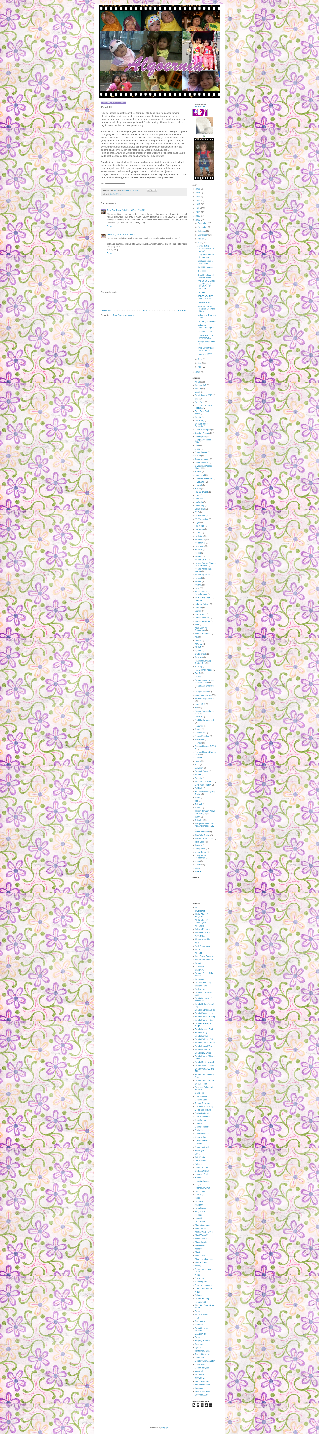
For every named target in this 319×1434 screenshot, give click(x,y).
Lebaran (198, 601)
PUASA (198, 717)
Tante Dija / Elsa (202, 1351)
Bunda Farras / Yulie (204, 1013)
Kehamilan (200, 539)
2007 (198, 372)
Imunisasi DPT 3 (205, 354)
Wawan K (199, 1371)
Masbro (198, 1249)
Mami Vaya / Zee (202, 1235)
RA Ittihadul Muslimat (204, 720)
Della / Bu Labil (202, 1113)
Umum (198, 865)
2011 (198, 208)
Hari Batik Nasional (203, 478)
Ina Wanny (199, 505)
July (199, 243)
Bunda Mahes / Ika (203, 1049)
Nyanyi (198, 651)
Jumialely (199, 1195)
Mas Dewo (199, 1245)
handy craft (200, 475)
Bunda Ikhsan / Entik (204, 1029)
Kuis (197, 588)
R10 (197, 1318)
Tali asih (198, 804)
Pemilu (198, 677)
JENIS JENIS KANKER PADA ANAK (206, 248)
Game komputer (202, 459)
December (202, 223)
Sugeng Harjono (202, 1341)
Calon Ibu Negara (203, 430)
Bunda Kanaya (201, 1033)
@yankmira (200, 911)
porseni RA (200, 704)
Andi (197, 943)
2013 (198, 200)
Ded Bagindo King (203, 1110)
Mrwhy (198, 1266)
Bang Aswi (199, 970)
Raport (198, 729)
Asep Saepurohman (204, 960)
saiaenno (199, 1325)
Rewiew (198, 758)
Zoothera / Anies (202, 1395)
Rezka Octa (200, 1321)
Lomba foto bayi (202, 618)
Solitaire (198, 778)
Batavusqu (199, 979)
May (200, 363)
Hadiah (198, 472)
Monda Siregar (201, 1262)
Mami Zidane (201, 1239)
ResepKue (199, 739)
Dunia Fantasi (201, 452)
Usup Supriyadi (202, 1368)
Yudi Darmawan (202, 1381)
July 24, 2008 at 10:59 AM (123, 234)
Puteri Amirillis (201, 1315)
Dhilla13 (198, 1130)
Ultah (197, 861)
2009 (198, 216)
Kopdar (198, 581)
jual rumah (199, 526)
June (200, 359)
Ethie (197, 1154)
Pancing (198, 666)
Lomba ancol (200, 614)
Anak (197, 382)
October (201, 231)
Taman (198, 808)
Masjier (198, 1252)
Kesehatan (200, 546)
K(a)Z (197, 1198)
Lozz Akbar (200, 1222)
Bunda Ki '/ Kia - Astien (205, 1043)
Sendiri (198, 775)
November (202, 227)
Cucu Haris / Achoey (204, 1106)
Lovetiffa (198, 1218)
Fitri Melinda (200, 1161)
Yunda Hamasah (202, 1385)
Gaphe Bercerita (202, 1167)
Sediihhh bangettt (205, 267)
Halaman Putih (201, 1174)
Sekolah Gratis (201, 771)
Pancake (199, 657)
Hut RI (198, 489)
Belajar (198, 417)
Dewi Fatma (200, 1120)
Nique (197, 1292)
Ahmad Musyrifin (202, 939)
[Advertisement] (144, 301)
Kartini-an (199, 536)
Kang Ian (199, 1205)
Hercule (198, 1178)
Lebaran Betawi (202, 604)
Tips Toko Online (202, 835)
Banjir (197, 392)
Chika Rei (199, 1093)
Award (198, 389)
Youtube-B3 (200, 1378)
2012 (198, 204)
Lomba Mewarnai (202, 621)
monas (198, 640)
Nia (115, 190)
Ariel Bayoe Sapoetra (204, 956)
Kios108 (198, 549)
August (201, 239)
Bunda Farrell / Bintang (205, 1017)
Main (197, 624)
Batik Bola (199, 402)
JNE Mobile (200, 516)
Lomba (198, 611)
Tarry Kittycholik (202, 1354)
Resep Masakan (202, 736)
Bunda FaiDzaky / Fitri (205, 1010)
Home (144, 310)
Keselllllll (202, 271)
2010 (198, 212)
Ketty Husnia (200, 1211)
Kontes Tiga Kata (202, 575)
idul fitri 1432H (201, 492)
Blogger (164, 1428)
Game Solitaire (201, 462)
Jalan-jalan (200, 509)
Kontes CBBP (201, 560)
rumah (198, 761)
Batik (197, 399)
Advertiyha (199, 936)
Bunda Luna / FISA (203, 1046)
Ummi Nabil (200, 1364)
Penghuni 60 (200, 1302)
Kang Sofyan (200, 1208)
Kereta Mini (200, 543)
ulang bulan (200, 849)
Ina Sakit (201, 292)
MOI (197, 637)
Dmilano (198, 1144)
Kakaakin (199, 1201)
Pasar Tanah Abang (203, 670)
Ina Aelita (199, 499)
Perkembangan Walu (204, 698)
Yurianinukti (200, 1388)
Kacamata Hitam (205, 331)
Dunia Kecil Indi (202, 1147)
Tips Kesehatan (202, 832)
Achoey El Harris (202, 929)
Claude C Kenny (202, 1103)
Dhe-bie (198, 1123)
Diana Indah (200, 1137)
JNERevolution (201, 519)
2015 (198, 193)
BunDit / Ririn (201, 1084)
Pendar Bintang (202, 1299)
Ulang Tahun (200, 852)
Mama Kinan (200, 1228)
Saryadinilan (200, 1334)
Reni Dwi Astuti (114, 210)
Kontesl (198, 578)
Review (198, 743)
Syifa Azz (199, 1347)
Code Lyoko (200, 436)
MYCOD (198, 644)
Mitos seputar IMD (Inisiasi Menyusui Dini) (206, 308)
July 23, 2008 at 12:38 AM (133, 210)
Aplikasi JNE (200, 385)
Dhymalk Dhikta (202, 1134)
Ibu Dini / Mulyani (202, 1188)
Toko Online (200, 842)
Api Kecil (199, 953)
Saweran (199, 768)
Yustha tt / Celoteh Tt (204, 1391)
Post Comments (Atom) (123, 315)
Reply (109, 226)
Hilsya (198, 1184)
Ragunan (199, 726)
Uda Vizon (199, 1357)
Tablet (197, 797)
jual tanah (199, 529)
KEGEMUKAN (204, 303)
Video (197, 868)
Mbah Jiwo (200, 1255)
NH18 (197, 1275)
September (203, 235)
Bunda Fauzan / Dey (204, 1020)
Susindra (199, 1344)
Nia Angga (199, 1278)
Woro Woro (200, 1374)
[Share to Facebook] (155, 190)
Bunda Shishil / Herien (205, 1065)
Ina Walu (199, 502)
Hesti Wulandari (202, 1181)
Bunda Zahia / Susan (204, 1080)
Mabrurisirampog (202, 1225)
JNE (197, 512)
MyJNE (198, 647)
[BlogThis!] (151, 190)
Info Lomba (200, 1191)
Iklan (197, 495)
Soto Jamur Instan (203, 785)
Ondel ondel (200, 654)
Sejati (197, 1337)
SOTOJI (198, 788)
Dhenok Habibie (202, 1127)
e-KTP (198, 456)
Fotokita (198, 1164)
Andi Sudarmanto (202, 946)
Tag (196, 801)
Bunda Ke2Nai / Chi (204, 1039)
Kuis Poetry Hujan (203, 597)
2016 (198, 189)
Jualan (198, 533)
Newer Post (107, 310)
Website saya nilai (200, 104)
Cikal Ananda (201, 1100)
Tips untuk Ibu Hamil (204, 838)
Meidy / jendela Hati (204, 1259)
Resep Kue (200, 733)
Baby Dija (199, 966)
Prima (197, 1311)
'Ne (196, 907)
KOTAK (198, 585)
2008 (198, 220)
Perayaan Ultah (202, 692)
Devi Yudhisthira (202, 1117)
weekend (199, 871)
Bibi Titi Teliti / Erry (203, 982)
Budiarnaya (200, 989)
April (200, 367)
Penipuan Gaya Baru (204, 686)
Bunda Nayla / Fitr (203, 1053)
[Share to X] (153, 190)
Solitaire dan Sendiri (204, 781)
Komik (198, 553)
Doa (197, 445)
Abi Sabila (199, 926)
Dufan (197, 449)
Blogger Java (201, 986)
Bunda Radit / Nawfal (204, 1062)
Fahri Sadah (200, 1157)
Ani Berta (199, 949)
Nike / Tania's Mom (203, 1288)
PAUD (198, 673)
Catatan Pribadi (116, 194)
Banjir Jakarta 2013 (203, 395)
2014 (198, 196)
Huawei (198, 485)
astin (109, 234)
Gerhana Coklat (202, 1171)
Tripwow (198, 845)
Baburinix (199, 963)
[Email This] (148, 190)
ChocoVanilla (201, 1096)
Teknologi (199, 820)
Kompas (198, 1215)
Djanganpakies (201, 1140)
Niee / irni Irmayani (203, 1285)
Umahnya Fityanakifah (205, 1361)
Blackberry (199, 420)
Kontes (198, 556)
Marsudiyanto (201, 1242)
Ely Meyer (199, 1151)
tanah (197, 817)
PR (196, 707)
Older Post (181, 310)
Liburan (198, 608)
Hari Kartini (200, 482)
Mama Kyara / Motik (203, 1232)
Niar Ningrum (201, 1282)
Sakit (197, 765)
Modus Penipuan (202, 634)
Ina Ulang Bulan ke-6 (207, 321)
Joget (197, 522)
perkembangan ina (203, 695)
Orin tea (198, 1295)
